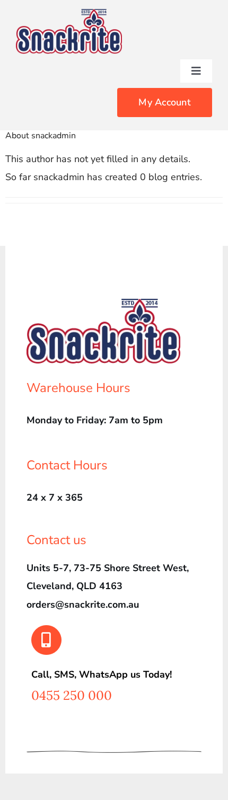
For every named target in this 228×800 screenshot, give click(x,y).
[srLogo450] (69, 13)
